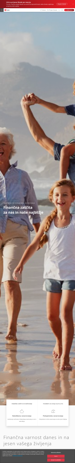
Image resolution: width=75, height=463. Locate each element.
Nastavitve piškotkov (56, 452)
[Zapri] (72, 456)
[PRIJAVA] (62, 10)
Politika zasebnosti (17, 455)
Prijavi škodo (62, 4)
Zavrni (55, 456)
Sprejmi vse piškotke (56, 460)
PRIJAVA (62, 10)
